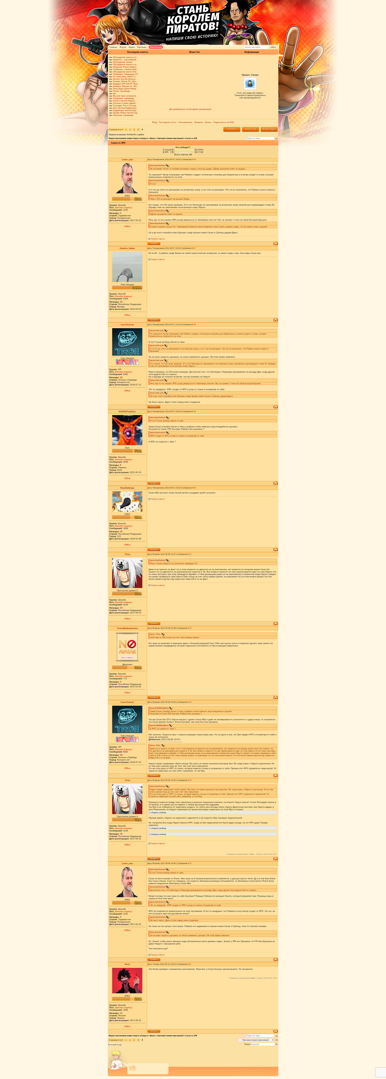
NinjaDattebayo (127, 488)
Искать (208, 122)
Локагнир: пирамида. (123, 115)
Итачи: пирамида (121, 91)
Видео (132, 47)
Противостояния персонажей (170, 138)
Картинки (141, 47)
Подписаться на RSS (223, 122)
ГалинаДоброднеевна (127, 628)
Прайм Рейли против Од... (126, 113)
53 (190, 702)
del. (114, 93)
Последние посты (167, 122)
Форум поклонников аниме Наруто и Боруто (128, 138)
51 (190, 554)
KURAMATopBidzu (127, 411)
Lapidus (140, 134)
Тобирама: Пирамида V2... (126, 74)
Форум (123, 47)
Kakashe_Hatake (127, 248)
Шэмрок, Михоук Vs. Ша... (125, 86)
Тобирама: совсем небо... (125, 69)
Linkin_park (127, 159)
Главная (113, 47)
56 (190, 964)
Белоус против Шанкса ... (125, 79)
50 (195, 488)
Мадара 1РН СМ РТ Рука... (126, 84)
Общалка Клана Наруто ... (126, 67)
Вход (154, 122)
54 (190, 780)
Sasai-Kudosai (127, 325)
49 (195, 411)
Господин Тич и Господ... (125, 105)
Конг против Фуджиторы (125, 108)
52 (190, 628)
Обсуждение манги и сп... (125, 57)
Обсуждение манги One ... (126, 71)
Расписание (156, 47)
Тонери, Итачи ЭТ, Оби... (125, 81)
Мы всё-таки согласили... (125, 96)
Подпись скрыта (158, 239)
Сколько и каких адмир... (125, 103)
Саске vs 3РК (191, 138)
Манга (152, 138)
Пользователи (185, 122)
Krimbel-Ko (131, 134)
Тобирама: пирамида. (124, 98)
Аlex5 (127, 964)
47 (195, 248)
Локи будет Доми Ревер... (125, 88)
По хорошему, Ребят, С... (125, 76)
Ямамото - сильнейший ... (126, 59)
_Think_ (127, 554)
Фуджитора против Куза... (125, 110)
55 (190, 863)
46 (195, 159)
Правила (198, 122)
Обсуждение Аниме (122, 62)
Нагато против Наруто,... (125, 100)
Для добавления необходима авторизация (190, 109)
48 (195, 325)
